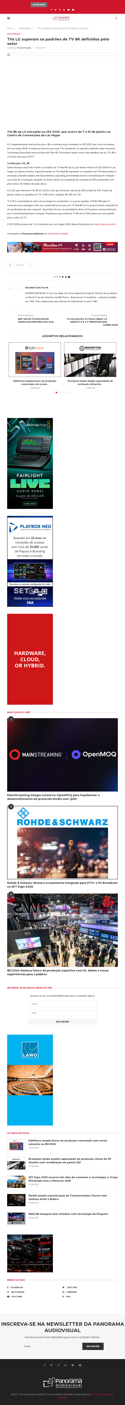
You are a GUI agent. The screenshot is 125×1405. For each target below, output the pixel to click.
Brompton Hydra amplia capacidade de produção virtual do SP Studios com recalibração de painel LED (70, 1161)
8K (10, 265)
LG (30, 265)
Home (9, 28)
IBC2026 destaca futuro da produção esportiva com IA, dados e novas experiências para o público (58, 972)
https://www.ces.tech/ (105, 224)
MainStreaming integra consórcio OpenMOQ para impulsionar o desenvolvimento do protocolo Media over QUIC (53, 797)
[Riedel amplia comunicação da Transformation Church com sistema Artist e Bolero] (16, 1200)
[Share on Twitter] (63, 277)
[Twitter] (55, 10)
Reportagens (24, 28)
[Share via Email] (69, 277)
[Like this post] (56, 277)
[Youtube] (69, 10)
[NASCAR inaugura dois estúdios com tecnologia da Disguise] (16, 1218)
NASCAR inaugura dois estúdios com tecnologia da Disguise (68, 1214)
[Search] (116, 18)
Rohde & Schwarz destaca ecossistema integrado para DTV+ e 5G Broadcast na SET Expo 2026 (62, 884)
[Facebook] (51, 10)
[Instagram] (60, 10)
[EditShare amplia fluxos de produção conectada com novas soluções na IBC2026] (35, 359)
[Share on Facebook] (60, 277)
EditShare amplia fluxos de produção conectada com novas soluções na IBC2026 (68, 1142)
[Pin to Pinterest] (66, 277)
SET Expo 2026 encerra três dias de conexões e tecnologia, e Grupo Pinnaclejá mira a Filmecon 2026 (73, 1179)
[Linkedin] (64, 10)
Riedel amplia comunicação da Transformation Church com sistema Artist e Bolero (68, 1197)
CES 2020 (19, 265)
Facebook (52, 233)
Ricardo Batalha (24, 48)
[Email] (73, 10)
